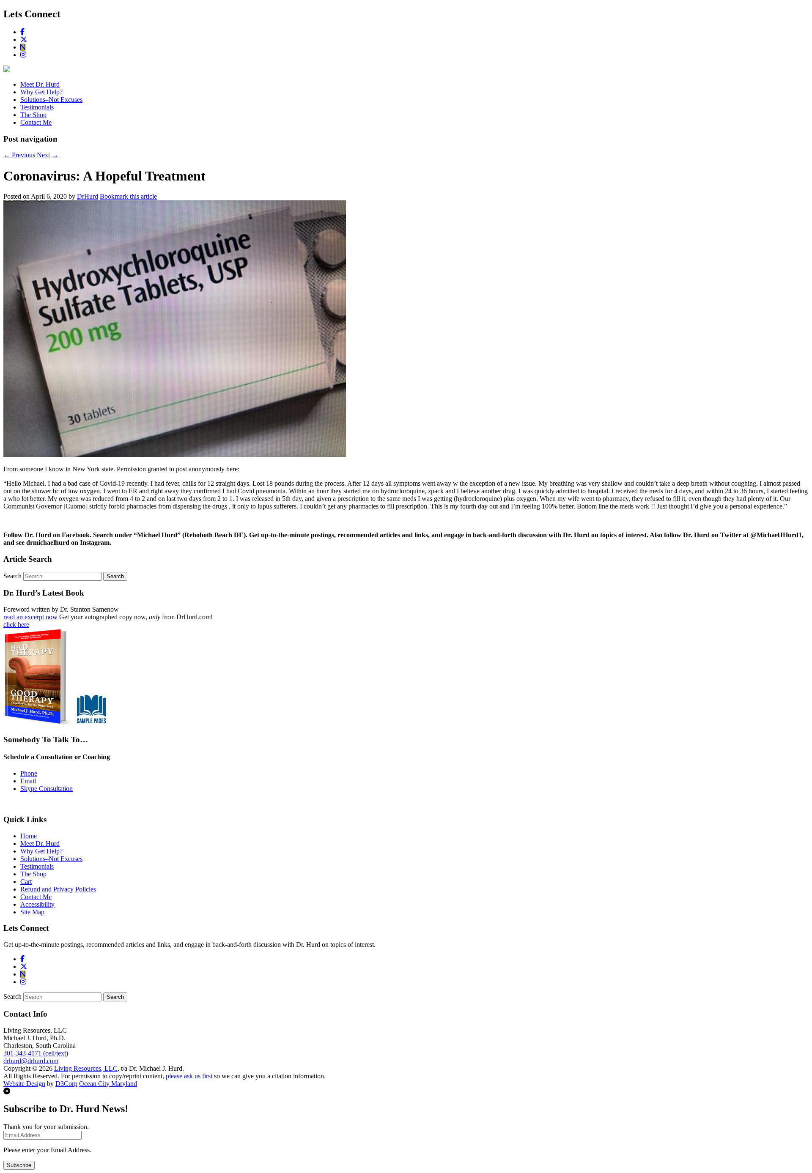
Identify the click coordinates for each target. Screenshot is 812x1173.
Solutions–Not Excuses (51, 99)
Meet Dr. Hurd (40, 84)
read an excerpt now (30, 617)
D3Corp (66, 1083)
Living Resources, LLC (86, 1068)
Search (12, 576)
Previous (19, 155)
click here (16, 624)
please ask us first (189, 1076)
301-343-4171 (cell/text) (35, 1053)
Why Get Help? (41, 92)
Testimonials (37, 107)
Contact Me (36, 122)
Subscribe (19, 1165)
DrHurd (87, 196)
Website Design (24, 1083)
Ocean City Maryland (108, 1083)
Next (47, 155)
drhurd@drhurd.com (30, 1060)
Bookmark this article (128, 196)
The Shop (33, 114)
